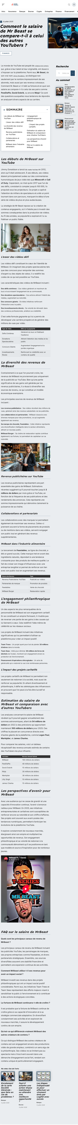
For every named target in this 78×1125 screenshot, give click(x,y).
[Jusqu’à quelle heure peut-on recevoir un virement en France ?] (59, 108)
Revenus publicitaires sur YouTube (14, 133)
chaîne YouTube (33, 169)
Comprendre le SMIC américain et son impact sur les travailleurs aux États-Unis (70, 92)
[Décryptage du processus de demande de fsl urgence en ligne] (59, 124)
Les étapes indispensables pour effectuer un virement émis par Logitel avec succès (43, 1091)
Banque (3, 1100)
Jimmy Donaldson (19, 76)
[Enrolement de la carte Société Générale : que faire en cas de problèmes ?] (8, 1076)
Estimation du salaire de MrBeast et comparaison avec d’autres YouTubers (36, 132)
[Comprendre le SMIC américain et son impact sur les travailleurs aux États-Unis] (59, 91)
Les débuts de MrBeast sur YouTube (14, 117)
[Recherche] (69, 4)
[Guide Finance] (14, 4)
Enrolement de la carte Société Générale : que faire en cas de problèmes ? (7, 1090)
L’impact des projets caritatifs (36, 125)
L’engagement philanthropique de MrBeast (34, 118)
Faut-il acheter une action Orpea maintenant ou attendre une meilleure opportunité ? (25, 1092)
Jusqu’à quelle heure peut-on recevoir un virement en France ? (70, 109)
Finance (6, 53)
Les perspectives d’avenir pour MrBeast (36, 140)
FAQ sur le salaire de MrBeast (35, 146)
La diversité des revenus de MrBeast (13, 127)
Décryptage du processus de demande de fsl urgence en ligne (70, 125)
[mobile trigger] (3, 4)
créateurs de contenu (42, 66)
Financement (69, 118)
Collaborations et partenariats (12, 139)
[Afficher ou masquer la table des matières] (35, 109)
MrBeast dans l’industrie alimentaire (15, 145)
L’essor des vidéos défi (15, 122)
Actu (66, 84)
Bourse (21, 1105)
